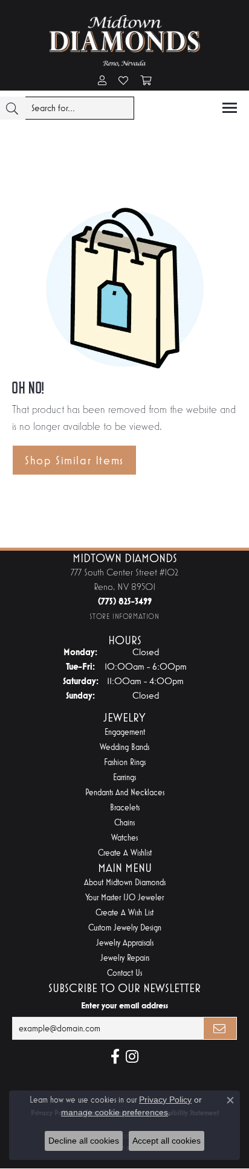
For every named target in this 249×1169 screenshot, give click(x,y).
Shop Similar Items (74, 460)
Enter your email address (124, 1005)
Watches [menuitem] (124, 838)
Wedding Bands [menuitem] (124, 747)
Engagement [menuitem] (125, 732)
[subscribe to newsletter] (220, 1028)
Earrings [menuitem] (124, 777)
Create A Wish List (124, 913)
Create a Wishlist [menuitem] (125, 853)
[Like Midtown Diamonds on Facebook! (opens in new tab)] (115, 1056)
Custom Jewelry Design (124, 928)
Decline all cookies (83, 1140)
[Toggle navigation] (229, 108)
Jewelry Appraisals (125, 943)
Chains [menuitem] (124, 823)
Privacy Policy (165, 1099)
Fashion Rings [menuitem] (125, 762)
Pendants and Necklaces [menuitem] (124, 792)
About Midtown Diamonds (125, 882)
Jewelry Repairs (124, 958)
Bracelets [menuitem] (125, 807)
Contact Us (124, 973)
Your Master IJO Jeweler (124, 897)
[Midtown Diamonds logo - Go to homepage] (124, 40)
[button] (102, 81)
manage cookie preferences (114, 1112)
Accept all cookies (166, 1140)
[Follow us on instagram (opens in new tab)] (132, 1056)
